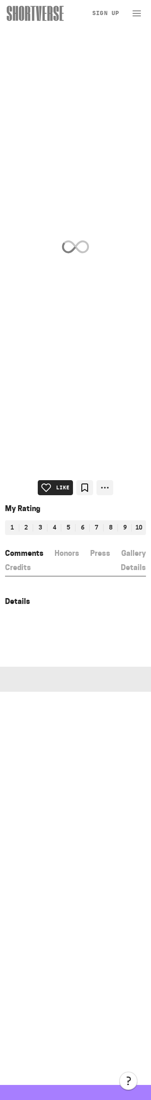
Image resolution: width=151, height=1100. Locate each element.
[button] (128, 1081)
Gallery (133, 553)
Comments (24, 553)
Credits (18, 567)
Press (100, 553)
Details (133, 567)
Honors (67, 553)
